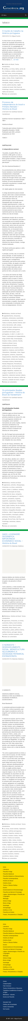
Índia (3, 507)
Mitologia (5, 898)
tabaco (11, 89)
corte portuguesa (17, 73)
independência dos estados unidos (12, 347)
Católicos (7, 71)
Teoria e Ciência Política (10, 885)
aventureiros (13, 320)
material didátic (7, 842)
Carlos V (9, 489)
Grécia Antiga (7, 901)
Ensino (5, 887)
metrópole (5, 82)
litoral (12, 78)
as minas (12, 69)
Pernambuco (18, 363)
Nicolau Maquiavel (7, 363)
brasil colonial (17, 623)
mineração (21, 842)
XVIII (21, 634)
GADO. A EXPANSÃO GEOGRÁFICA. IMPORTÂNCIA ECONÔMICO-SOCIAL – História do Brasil (12, 538)
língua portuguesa (18, 512)
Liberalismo (5, 352)
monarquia (15, 514)
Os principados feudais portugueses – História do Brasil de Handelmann (13, 392)
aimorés (13, 485)
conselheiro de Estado (9, 332)
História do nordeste (13, 838)
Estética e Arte (7, 910)
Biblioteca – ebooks (9, 994)
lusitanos (12, 354)
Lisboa (8, 78)
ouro (19, 627)
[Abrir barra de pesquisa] (26, 15)
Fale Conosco (7, 986)
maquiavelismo (6, 357)
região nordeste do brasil (16, 851)
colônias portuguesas (13, 329)
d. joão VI (19, 334)
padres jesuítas (11, 85)
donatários (11, 498)
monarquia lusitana (8, 361)
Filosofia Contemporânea (10, 878)
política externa (19, 630)
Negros (11, 82)
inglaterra (5, 350)
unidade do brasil (13, 379)
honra (15, 343)
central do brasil (7, 327)
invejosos (11, 350)
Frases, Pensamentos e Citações (13, 914)
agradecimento (8, 316)
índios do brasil (10, 507)
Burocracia (10, 325)
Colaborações (7, 983)
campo (19, 325)
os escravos (9, 847)
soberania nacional (14, 375)
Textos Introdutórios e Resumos (12, 988)
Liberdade (13, 352)
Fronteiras (5, 503)
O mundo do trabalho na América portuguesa (12, 32)
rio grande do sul (12, 373)
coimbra (21, 489)
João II (11, 512)
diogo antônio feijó (7, 338)
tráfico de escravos (8, 91)
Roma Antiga (7, 903)
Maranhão (5, 80)
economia (5, 76)
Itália (10, 840)
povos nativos (12, 849)
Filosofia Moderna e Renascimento (13, 876)
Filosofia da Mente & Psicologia (12, 892)
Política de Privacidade (10, 1004)
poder (19, 517)
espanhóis (5, 501)
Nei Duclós (6, 1009)
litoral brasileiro (6, 514)
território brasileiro (19, 89)
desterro (4, 498)
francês (20, 341)
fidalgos (19, 501)
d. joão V (12, 334)
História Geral (7, 883)
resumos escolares (8, 853)
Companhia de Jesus (8, 494)
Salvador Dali (7, 1002)
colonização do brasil (13, 491)
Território (5, 634)
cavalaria (5, 625)
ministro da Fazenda (17, 359)
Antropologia (7, 907)
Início (4, 867)
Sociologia (6, 905)
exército (14, 341)
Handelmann (13, 503)
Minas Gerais (6, 359)
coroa (9, 73)
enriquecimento (13, 76)
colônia (13, 71)
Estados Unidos (7, 341)
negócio (9, 844)
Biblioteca (7, 313)
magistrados (19, 78)
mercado (15, 842)
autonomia (18, 487)
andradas (5, 318)
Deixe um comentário (10, 94)
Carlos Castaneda (8, 1006)
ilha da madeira (20, 505)
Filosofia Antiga (7, 871)
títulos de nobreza (13, 377)
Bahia (17, 69)
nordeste (16, 82)
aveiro (4, 489)
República (10, 370)
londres (19, 840)
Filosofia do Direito (8, 912)
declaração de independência (16, 336)
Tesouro (4, 377)
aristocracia (12, 318)
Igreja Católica (10, 505)
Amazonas (17, 316)
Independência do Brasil (9, 345)
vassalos (4, 523)
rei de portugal (16, 368)
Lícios (18, 352)
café (15, 325)
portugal (4, 519)
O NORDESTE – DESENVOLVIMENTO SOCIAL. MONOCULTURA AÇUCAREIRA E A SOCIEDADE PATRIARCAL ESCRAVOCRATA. (13, 650)
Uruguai (22, 379)
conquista (18, 494)
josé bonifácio (19, 350)
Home (5, 981)
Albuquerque (20, 485)
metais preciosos (14, 80)
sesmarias (12, 521)
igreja (4, 78)
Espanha (17, 498)
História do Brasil (9, 64)
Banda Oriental (17, 322)
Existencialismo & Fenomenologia (13, 890)
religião (4, 370)
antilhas (6, 69)
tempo (16, 856)
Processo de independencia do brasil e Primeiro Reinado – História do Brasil (13, 105)
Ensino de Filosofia (8, 997)
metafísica (22, 357)
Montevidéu (18, 361)
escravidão (22, 76)
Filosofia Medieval (8, 874)
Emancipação (18, 338)
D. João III (20, 496)
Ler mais (16, 59)
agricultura (7, 485)
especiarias (12, 501)
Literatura (6, 869)
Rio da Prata (11, 519)
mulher (4, 844)
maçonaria (19, 354)
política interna (6, 366)
